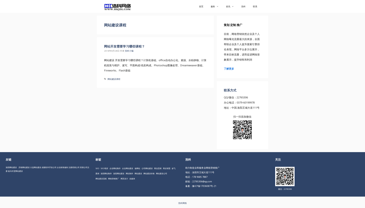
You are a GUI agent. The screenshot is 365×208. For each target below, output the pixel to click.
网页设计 (124, 178)
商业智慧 (166, 168)
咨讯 (228, 6)
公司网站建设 (147, 168)
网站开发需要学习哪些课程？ (124, 46)
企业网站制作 (115, 168)
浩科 (243, 6)
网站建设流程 (101, 178)
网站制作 (129, 173)
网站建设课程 (114, 79)
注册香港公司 (74, 167)
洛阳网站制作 (106, 173)
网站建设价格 (149, 173)
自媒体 (132, 178)
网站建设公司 (161, 173)
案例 (97, 173)
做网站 (137, 168)
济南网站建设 (24, 167)
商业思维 (158, 168)
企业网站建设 (127, 168)
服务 (213, 6)
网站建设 (138, 173)
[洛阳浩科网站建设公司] (117, 6)
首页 (201, 6)
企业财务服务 (62, 167)
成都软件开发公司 (49, 167)
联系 (255, 6)
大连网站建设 (35, 167)
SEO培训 (104, 168)
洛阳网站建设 (11, 167)
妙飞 (174, 168)
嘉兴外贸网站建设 (15, 171)
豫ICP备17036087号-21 (204, 186)
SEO (97, 168)
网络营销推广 (113, 178)
